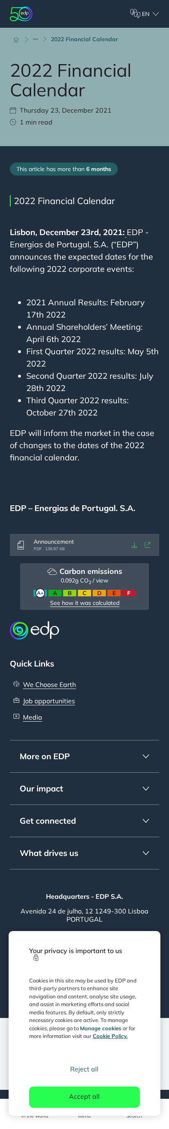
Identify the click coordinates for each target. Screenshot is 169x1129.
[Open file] (148, 545)
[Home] (20, 39)
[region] (85, 1023)
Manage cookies (100, 1028)
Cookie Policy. (110, 1036)
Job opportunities (49, 701)
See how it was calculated (84, 603)
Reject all (84, 1069)
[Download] (134, 545)
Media (32, 717)
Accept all (84, 1096)
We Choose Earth (49, 684)
